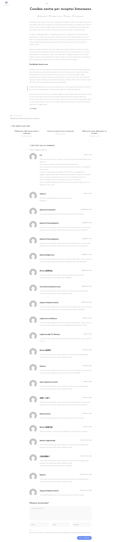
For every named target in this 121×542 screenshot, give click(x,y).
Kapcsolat (100, 4)
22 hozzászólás (79, 16)
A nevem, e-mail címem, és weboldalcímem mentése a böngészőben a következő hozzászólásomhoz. (60, 532)
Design (68, 16)
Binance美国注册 (46, 427)
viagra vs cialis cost (41, 150)
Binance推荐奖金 (46, 271)
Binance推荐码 (45, 350)
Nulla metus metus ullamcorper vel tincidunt (94, 132)
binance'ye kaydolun (47, 210)
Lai (41, 155)
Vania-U (43, 194)
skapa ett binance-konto (49, 302)
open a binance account (49, 382)
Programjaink (57, 4)
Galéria (30, 4)
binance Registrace (47, 255)
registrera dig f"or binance (50, 334)
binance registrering (47, 440)
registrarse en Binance (48, 318)
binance (43, 366)
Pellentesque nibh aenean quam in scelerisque (27, 132)
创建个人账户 (45, 398)
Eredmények (88, 4)
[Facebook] (114, 4)
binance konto (45, 414)
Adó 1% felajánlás (73, 4)
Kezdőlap (20, 4)
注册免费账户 (45, 456)
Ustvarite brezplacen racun (50, 287)
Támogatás (41, 4)
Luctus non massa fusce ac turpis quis (60, 131)
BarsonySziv (43, 16)
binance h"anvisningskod (49, 223)
